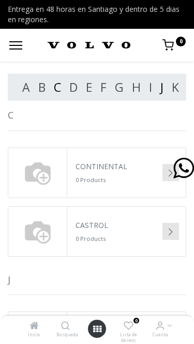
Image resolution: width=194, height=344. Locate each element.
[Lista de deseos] (128, 326)
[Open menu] (97, 329)
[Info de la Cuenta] (160, 326)
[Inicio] (34, 326)
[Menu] (15, 45)
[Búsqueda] (65, 326)
